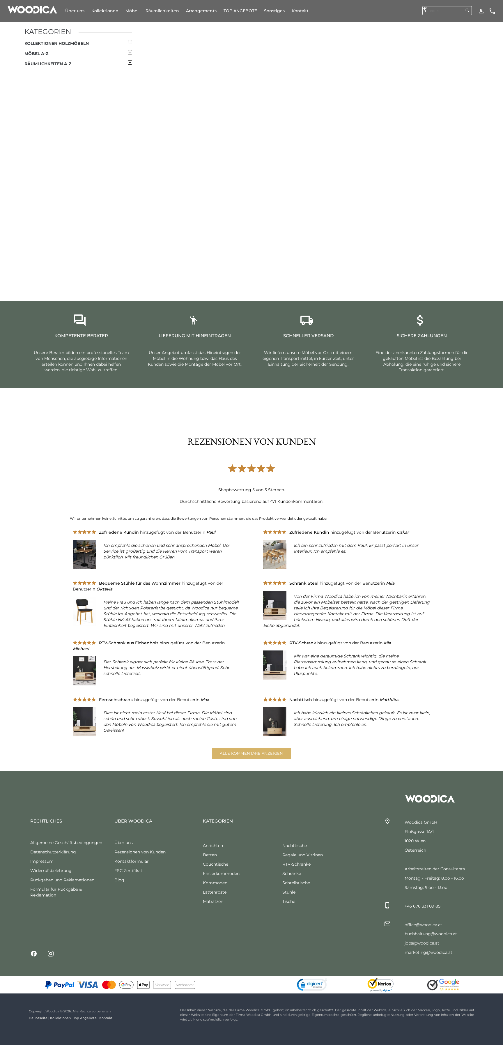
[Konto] (481, 10)
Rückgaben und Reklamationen (62, 880)
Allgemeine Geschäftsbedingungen (66, 842)
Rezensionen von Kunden (140, 852)
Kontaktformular (131, 861)
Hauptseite (38, 1018)
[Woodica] (32, 9)
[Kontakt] (492, 10)
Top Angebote (85, 1018)
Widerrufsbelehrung (51, 870)
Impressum (42, 861)
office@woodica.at (423, 924)
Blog (119, 880)
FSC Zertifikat (128, 870)
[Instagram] (50, 953)
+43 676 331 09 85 (422, 906)
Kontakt (106, 1018)
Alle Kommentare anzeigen (251, 753)
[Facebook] (33, 953)
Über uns (123, 842)
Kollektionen (60, 1018)
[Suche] (467, 10)
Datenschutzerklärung (53, 852)
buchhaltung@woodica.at (431, 933)
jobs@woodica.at (422, 943)
